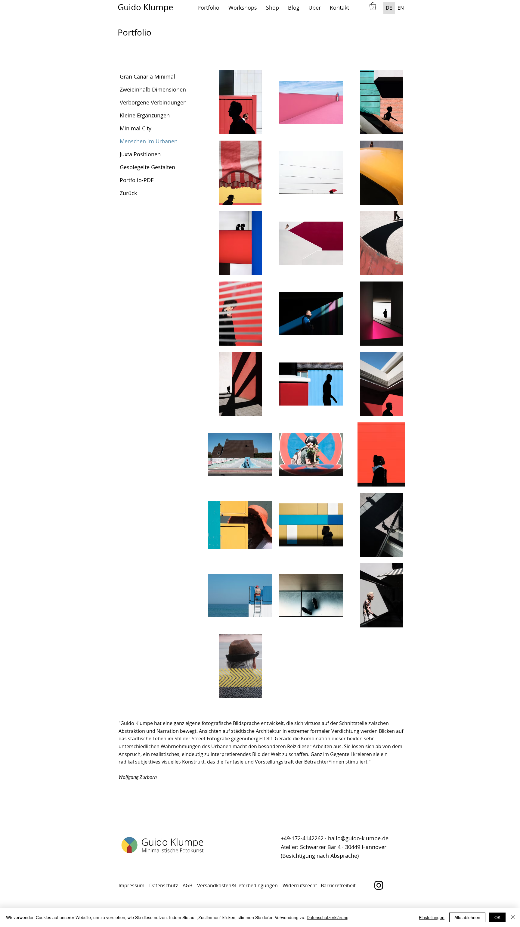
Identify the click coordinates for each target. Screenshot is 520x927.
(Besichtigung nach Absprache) (320, 855)
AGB (189, 885)
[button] (208, 8)
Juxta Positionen (140, 154)
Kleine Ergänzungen (145, 115)
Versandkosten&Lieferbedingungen (237, 885)
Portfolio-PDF (136, 180)
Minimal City (135, 128)
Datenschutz (164, 885)
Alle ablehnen (467, 917)
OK (497, 917)
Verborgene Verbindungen (153, 102)
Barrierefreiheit (338, 885)
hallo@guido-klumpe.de (358, 838)
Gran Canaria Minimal (147, 76)
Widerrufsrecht (300, 885)
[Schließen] (512, 917)
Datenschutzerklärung (327, 917)
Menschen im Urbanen (149, 141)
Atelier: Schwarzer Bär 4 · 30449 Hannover (333, 847)
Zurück (128, 193)
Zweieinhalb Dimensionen (153, 89)
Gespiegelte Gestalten (147, 167)
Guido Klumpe (145, 7)
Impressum (131, 885)
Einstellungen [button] (431, 917)
